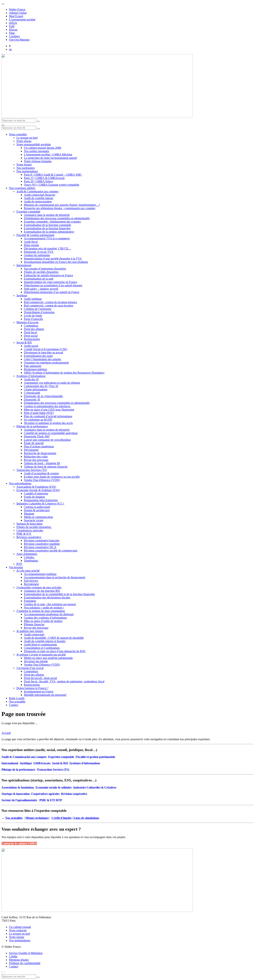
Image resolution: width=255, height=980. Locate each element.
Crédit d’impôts (61, 817)
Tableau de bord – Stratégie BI (42, 463)
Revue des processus (36, 459)
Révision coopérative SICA (40, 547)
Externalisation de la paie (38, 278)
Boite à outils (16, 698)
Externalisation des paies (38, 355)
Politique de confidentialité (24, 963)
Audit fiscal (31, 241)
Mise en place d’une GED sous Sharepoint (49, 409)
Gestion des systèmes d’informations (45, 617)
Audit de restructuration (38, 201)
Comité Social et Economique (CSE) (45, 349)
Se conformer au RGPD (38, 419)
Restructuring (32, 339)
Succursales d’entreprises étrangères (45, 268)
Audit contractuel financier (39, 194)
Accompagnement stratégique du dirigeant (49, 614)
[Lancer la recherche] (38, 121)
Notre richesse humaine (38, 161)
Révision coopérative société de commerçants (50, 550)
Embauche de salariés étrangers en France (48, 275)
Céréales (29, 557)
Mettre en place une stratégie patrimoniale (48, 657)
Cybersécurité (32, 392)
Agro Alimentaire (27, 553)
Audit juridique (33, 298)
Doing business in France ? (32, 688)
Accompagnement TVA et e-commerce (47, 238)
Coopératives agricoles (29, 530)
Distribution (31, 560)
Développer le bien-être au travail (43, 352)
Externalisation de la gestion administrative (49, 231)
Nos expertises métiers (22, 188)
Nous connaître (18, 134)
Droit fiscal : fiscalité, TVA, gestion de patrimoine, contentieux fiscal (64, 681)
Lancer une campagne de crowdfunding (47, 439)
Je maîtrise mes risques (29, 631)
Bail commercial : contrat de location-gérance (50, 302)
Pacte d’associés (33, 319)
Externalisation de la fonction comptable (47, 225)
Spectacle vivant (33, 520)
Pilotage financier (34, 624)
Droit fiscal (30, 332)
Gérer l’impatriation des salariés (42, 359)
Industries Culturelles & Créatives (94, 787)
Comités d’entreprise (36, 493)
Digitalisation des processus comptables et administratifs (57, 218)
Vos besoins (16, 567)
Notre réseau (23, 141)
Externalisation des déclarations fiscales (47, 597)
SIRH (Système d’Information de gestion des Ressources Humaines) (64, 372)
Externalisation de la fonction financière (47, 228)
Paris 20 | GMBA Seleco (38, 181)
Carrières (14, 36)
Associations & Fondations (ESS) (36, 486)
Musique (29, 513)
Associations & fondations (17, 787)
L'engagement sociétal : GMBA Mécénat (48, 154)
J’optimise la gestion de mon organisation (40, 610)
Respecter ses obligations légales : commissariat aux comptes (59, 208)
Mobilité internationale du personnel (45, 694)
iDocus (13, 29)
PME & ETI (24, 533)
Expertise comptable (28, 211)
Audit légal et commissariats (40, 644)
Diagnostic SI (32, 399)
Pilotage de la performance (32, 426)
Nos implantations (27, 171)
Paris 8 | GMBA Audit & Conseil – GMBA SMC (53, 174)
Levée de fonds (33, 315)
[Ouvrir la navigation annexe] (2, 4)
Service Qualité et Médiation (26, 953)
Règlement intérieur (35, 369)
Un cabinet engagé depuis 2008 (42, 147)
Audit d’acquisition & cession (41, 473)
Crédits (13, 956)
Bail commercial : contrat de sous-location (48, 305)
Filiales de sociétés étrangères (41, 272)
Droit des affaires (34, 329)
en (10, 49)
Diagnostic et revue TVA (38, 251)
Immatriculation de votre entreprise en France (50, 282)
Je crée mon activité (28, 570)
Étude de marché (34, 443)
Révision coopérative (28, 537)
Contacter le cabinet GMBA (19, 843)
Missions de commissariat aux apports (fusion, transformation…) (62, 204)
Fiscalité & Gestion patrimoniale (35, 235)
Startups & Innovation (29, 523)
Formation (30, 600)
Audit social (31, 345)
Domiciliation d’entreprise (39, 312)
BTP (19, 564)
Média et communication (38, 517)
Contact (13, 704)
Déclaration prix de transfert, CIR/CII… (47, 248)
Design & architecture (37, 510)
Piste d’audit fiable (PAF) (39, 412)
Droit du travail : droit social (40, 678)
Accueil (6, 732)
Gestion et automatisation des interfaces (47, 406)
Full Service (31, 580)
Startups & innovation (15, 793)
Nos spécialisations (20, 483)
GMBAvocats (41, 763)
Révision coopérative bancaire (41, 540)
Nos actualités (17, 701)
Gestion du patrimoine (37, 255)
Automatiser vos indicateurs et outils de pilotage (52, 382)
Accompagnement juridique (40, 574)
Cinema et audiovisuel (37, 506)
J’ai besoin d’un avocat (29, 668)
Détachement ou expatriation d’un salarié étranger (53, 285)
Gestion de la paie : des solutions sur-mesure (50, 604)
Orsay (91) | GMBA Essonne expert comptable (51, 184)
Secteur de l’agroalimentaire (19, 800)
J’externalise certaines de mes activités (39, 587)
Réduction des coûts (36, 456)
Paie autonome (32, 366)
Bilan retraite (31, 245)
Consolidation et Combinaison (42, 647)
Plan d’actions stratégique (39, 446)
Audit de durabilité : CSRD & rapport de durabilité (54, 637)
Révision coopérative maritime (42, 543)
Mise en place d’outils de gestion (43, 621)
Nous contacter (18, 930)
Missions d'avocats (27, 322)
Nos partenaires (25, 167)
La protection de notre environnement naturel (50, 157)
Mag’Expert (16, 16)
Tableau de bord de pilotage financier (46, 466)
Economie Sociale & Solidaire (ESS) (38, 490)
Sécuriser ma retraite (36, 661)
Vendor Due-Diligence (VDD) (42, 480)
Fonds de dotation (34, 496)
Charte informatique (35, 389)
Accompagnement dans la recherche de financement (54, 577)
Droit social (31, 335)
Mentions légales (19, 959)
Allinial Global (18, 12)
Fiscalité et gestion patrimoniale (95, 756)
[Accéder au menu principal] (2, 125)
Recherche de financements (40, 453)
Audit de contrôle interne (38, 198)
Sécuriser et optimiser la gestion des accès (48, 423)
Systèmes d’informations (30, 376)
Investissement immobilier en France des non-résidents (56, 261)
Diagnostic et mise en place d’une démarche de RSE (54, 651)
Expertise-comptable (61, 756)
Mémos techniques (37, 817)
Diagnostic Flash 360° (37, 436)
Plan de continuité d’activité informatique (48, 416)
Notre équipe (24, 164)
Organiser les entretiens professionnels (46, 362)
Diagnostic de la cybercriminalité (43, 396)
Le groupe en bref (27, 137)
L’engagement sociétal (22, 19)
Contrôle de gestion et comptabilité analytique (51, 433)
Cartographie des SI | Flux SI (41, 386)
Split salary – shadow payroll (41, 288)
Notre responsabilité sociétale (33, 144)
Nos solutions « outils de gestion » (44, 607)
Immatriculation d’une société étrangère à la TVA (53, 258)
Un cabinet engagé (20, 927)
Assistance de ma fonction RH (42, 590)
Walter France (17, 9)
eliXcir (13, 22)
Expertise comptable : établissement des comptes (52, 221)
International (23, 265)
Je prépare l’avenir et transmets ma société (41, 654)
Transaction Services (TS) (31, 470)
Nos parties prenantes (36, 151)
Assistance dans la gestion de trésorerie (47, 214)
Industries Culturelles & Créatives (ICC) (40, 503)
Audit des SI (31, 379)
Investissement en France (38, 691)
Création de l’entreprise (37, 308)
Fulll (11, 26)
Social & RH (24, 342)
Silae (12, 32)
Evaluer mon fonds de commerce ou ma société (52, 476)
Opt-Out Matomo (19, 39)
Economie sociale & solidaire (54, 787)
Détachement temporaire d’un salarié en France (51, 292)
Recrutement (31, 584)
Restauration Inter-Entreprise (41, 500)
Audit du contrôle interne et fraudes (45, 641)
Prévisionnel (31, 449)
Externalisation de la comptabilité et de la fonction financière (59, 594)
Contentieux (31, 325)
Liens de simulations (86, 817)
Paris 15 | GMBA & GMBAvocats (44, 178)
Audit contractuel (34, 634)
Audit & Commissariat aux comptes (37, 191)
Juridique (21, 295)
